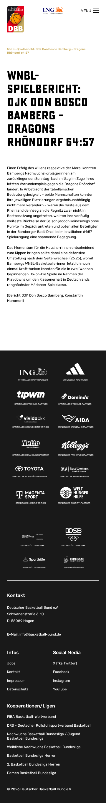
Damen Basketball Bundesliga (31, 773)
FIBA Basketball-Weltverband (31, 717)
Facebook (61, 672)
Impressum (16, 681)
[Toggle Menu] (90, 10)
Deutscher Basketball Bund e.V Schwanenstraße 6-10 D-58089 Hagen (32, 614)
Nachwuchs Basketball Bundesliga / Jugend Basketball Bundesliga (43, 736)
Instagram (61, 681)
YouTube (60, 689)
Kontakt (13, 672)
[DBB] (15, 19)
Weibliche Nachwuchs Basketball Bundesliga (44, 747)
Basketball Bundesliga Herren (31, 755)
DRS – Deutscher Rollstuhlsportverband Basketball (49, 725)
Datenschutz (17, 689)
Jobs (11, 663)
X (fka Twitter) (65, 663)
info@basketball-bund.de (40, 634)
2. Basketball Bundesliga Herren (33, 764)
